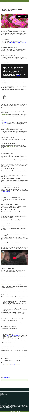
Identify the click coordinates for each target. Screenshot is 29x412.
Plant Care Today (4, 1)
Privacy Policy (2, 395)
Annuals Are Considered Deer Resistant (13, 364)
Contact (1, 392)
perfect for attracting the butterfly (14, 42)
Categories (2, 409)
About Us (1, 393)
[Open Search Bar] (26, 1)
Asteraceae (3, 377)
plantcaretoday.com (13, 411)
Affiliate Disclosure (3, 398)
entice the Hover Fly (13, 333)
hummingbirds (23, 42)
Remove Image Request (4, 394)
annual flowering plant (18, 30)
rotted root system (6, 191)
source (18, 75)
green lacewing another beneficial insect (14, 335)
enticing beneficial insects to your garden (12, 43)
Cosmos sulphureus (4, 122)
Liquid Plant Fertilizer (7, 377)
